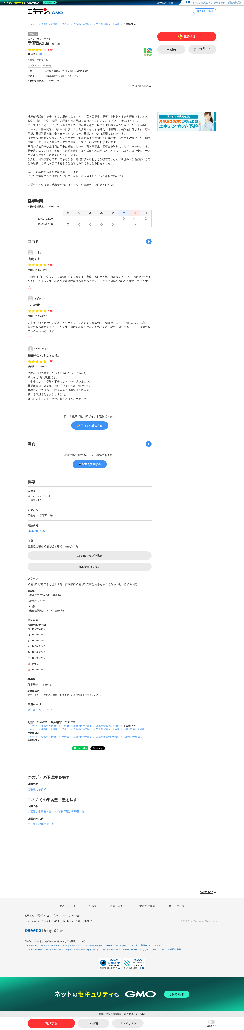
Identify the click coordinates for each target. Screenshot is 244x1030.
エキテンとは (67, 906)
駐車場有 (47, 65)
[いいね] (29, 288)
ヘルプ (93, 906)
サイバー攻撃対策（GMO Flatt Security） (121, 950)
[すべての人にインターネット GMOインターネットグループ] (217, 2)
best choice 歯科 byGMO (76, 921)
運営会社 (41, 915)
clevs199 (41, 348)
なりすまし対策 (149, 950)
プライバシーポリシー (63, 915)
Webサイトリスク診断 (116, 946)
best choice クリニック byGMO (41, 921)
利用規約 (29, 915)
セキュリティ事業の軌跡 (170, 949)
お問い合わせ (118, 906)
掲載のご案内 (147, 906)
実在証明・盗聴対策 (33, 950)
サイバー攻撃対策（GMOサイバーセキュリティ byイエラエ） (72, 950)
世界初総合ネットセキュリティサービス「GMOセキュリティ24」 (53, 946)
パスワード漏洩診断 (93, 946)
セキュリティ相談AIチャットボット (145, 945)
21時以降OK (34, 65)
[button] (211, 1023)
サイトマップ (177, 906)
